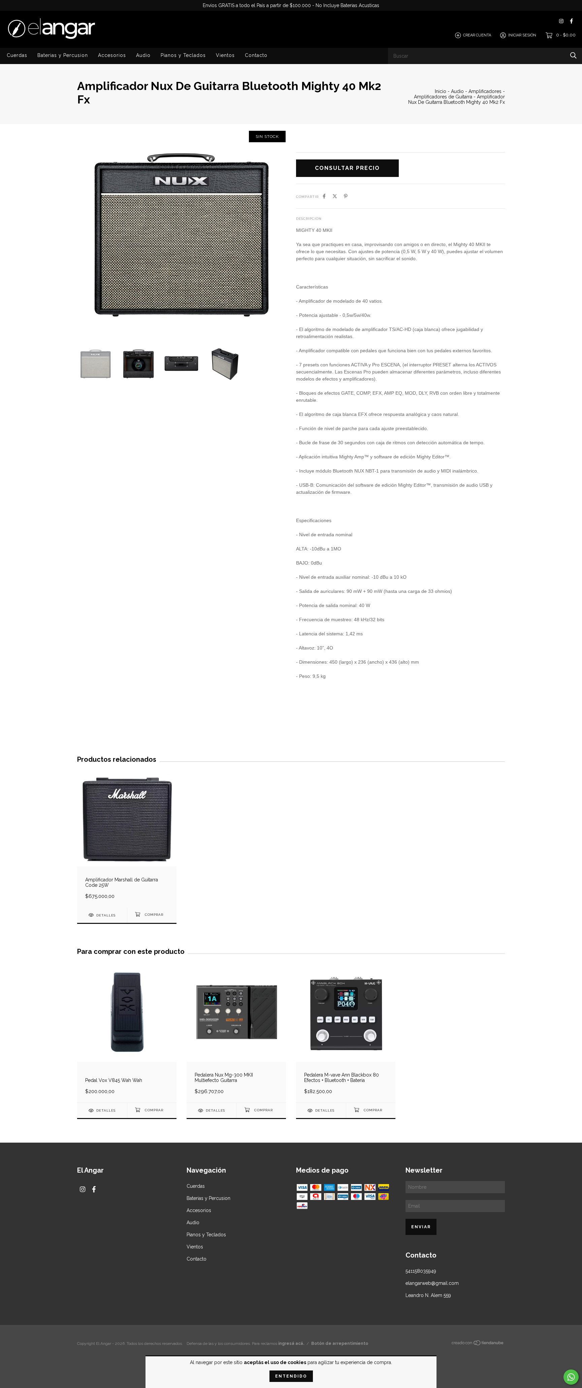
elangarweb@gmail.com (432, 1283)
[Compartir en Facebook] (324, 196)
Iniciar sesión (522, 35)
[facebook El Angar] (571, 21)
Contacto (256, 55)
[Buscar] (573, 55)
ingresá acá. (291, 1343)
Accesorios (112, 55)
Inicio (440, 91)
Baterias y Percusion (62, 55)
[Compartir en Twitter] (335, 196)
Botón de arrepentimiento (339, 1343)
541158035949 (421, 1271)
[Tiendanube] (478, 1344)
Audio (143, 55)
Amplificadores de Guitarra (443, 96)
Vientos (225, 55)
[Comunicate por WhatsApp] (571, 1377)
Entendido (291, 1376)
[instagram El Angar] (561, 21)
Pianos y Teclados (183, 55)
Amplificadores (485, 91)
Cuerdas (17, 55)
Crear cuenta (477, 35)
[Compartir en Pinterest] (345, 196)
